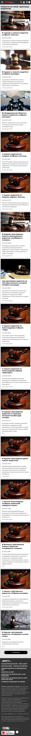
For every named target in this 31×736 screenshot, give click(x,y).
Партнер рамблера (15, 728)
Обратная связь (6, 666)
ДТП (3, 433)
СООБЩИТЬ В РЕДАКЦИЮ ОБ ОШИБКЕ (13, 681)
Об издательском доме (9, 664)
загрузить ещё (15, 652)
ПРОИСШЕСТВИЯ (7, 46)
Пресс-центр (23, 664)
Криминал (5, 476)
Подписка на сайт (7, 672)
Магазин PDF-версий (20, 666)
